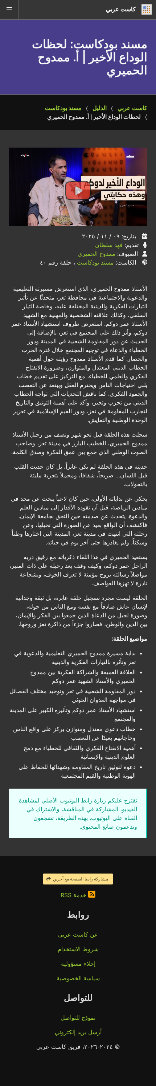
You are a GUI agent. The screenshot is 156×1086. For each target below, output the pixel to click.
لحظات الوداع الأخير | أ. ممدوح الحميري (94, 117)
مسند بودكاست (63, 108)
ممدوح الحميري (96, 253)
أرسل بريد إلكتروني (78, 1032)
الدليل (100, 108)
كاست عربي (132, 108)
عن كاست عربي (78, 934)
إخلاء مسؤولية (78, 963)
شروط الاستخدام (78, 949)
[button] (9, 9)
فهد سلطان (109, 245)
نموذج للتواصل (78, 1017)
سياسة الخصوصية (78, 978)
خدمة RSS (74, 895)
